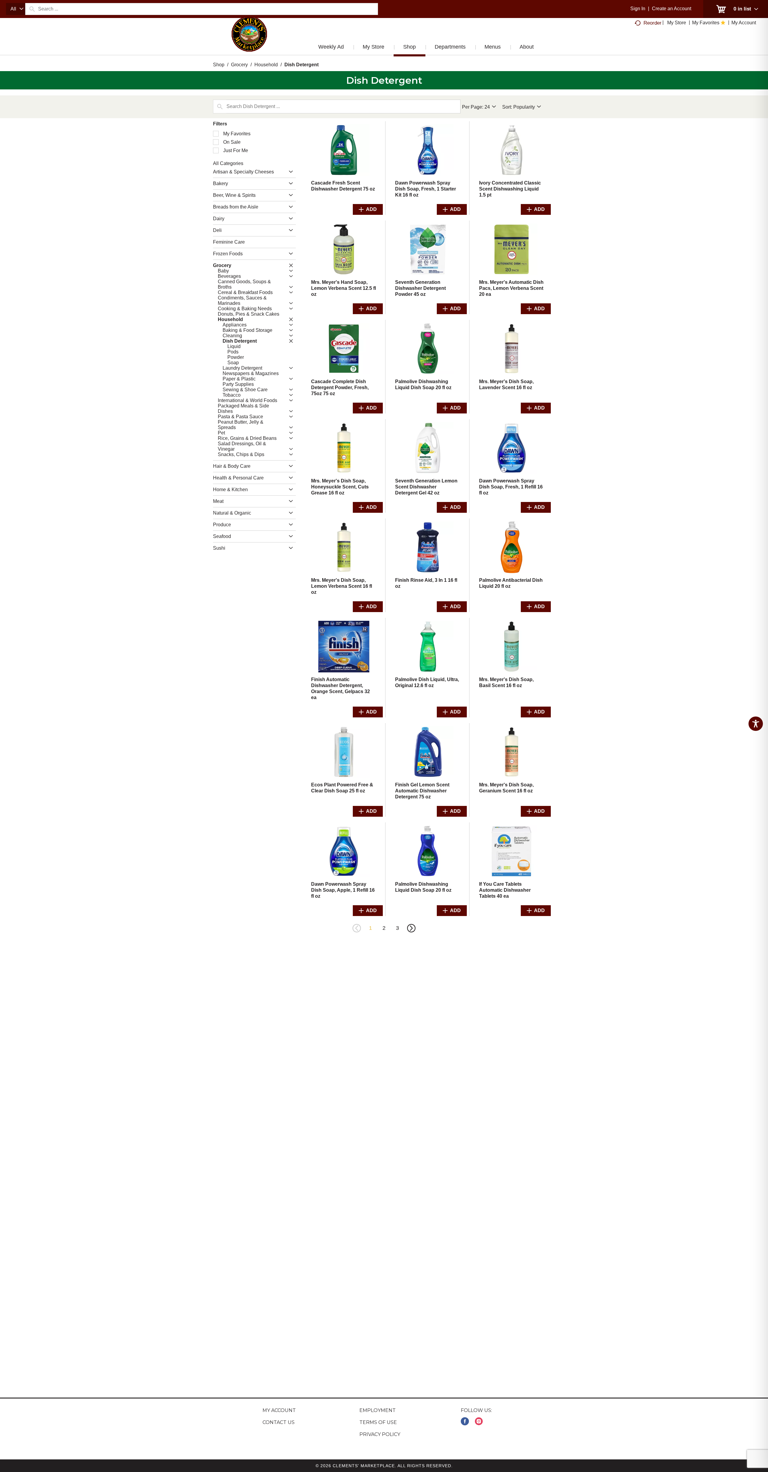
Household (266, 64)
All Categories (228, 163)
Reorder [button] (653, 23)
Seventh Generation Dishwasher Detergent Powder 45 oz (420, 288)
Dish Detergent (301, 64)
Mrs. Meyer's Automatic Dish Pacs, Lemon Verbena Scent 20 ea (511, 288)
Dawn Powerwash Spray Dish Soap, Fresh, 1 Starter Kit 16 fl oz (425, 188)
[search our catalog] (31, 9)
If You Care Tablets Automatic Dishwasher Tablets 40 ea (505, 890)
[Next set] (411, 928)
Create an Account (671, 8)
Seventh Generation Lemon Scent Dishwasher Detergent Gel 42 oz (426, 486)
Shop (218, 64)
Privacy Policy (379, 1434)
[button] (289, 172)
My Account (279, 1410)
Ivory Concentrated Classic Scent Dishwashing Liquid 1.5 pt (510, 188)
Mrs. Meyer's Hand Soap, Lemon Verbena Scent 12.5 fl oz (343, 288)
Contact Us (278, 1422)
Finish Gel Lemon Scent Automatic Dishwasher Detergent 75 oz (422, 790)
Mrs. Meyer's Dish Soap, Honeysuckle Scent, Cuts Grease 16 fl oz (340, 486)
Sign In (637, 8)
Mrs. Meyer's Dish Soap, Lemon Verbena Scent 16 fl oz (341, 586)
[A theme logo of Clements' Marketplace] (249, 40)
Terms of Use (378, 1422)
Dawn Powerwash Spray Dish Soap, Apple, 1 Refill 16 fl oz (343, 890)
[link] (465, 1421)
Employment (377, 1410)
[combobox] (15, 9)
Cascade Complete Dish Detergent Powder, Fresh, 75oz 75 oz (340, 387)
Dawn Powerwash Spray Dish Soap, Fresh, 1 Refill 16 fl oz (511, 486)
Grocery (239, 64)
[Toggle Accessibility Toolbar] (756, 723)
